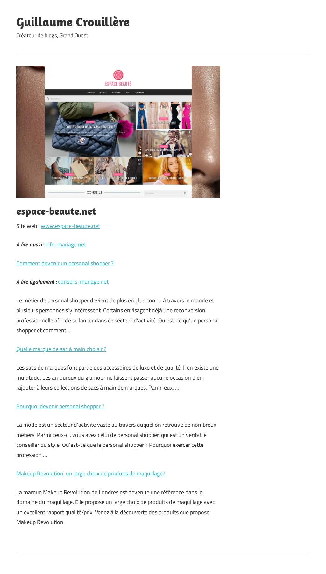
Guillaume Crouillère (73, 22)
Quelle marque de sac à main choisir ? (61, 349)
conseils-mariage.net (83, 281)
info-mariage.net (65, 244)
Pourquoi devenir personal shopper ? (60, 406)
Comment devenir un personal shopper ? (65, 263)
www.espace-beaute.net (70, 226)
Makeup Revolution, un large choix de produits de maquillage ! (90, 473)
